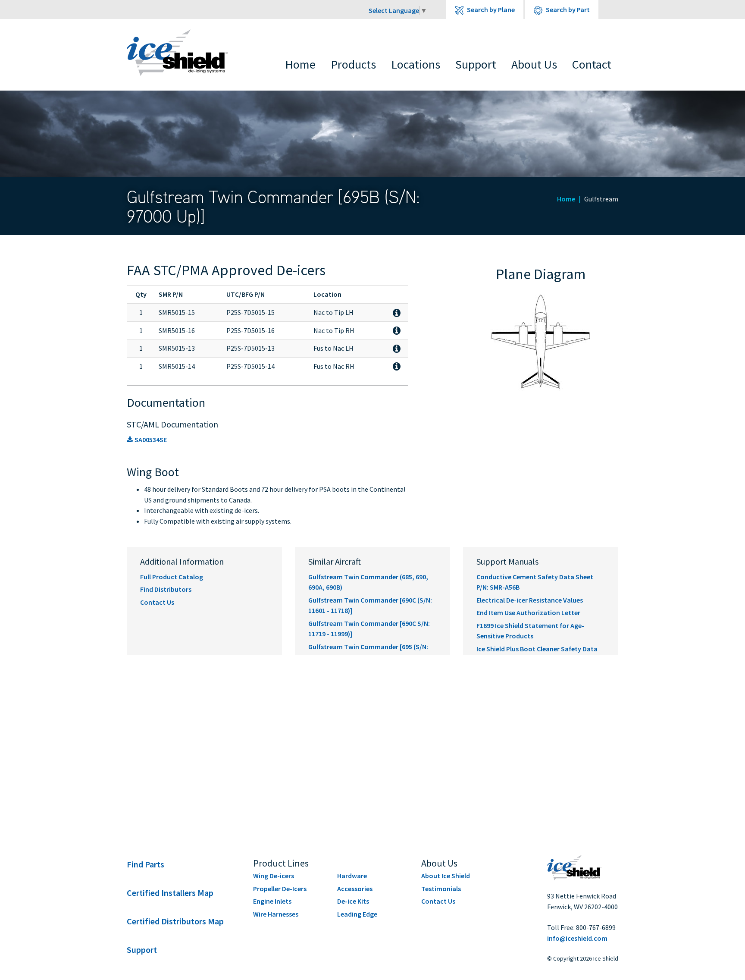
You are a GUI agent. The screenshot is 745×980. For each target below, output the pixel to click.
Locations (415, 64)
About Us (534, 64)
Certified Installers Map (170, 892)
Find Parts (145, 864)
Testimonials (441, 888)
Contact (591, 64)
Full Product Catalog (171, 576)
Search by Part (567, 9)
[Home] (183, 52)
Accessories (354, 888)
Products (353, 64)
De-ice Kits (353, 901)
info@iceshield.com (577, 938)
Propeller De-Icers (280, 888)
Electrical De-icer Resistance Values (529, 600)
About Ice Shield (445, 875)
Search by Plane (490, 9)
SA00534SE (150, 439)
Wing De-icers (273, 875)
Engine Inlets (272, 901)
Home (300, 64)
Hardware (352, 875)
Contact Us (157, 602)
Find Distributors (165, 589)
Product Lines (281, 863)
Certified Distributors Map (175, 921)
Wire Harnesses (275, 914)
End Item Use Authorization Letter (528, 612)
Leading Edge (357, 914)
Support (475, 64)
